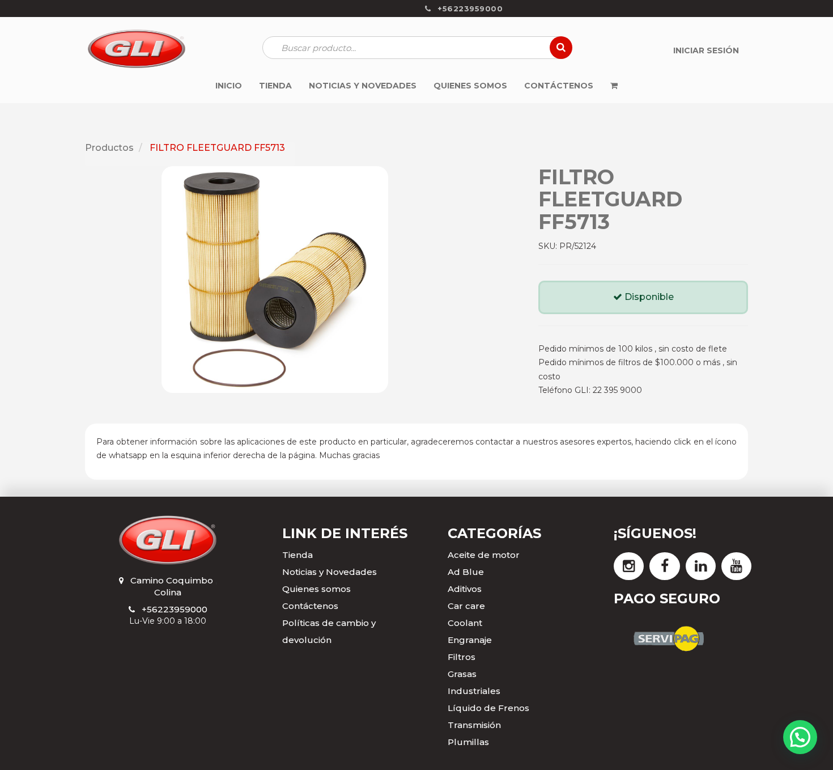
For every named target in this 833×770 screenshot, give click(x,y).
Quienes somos (316, 588)
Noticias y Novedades (329, 571)
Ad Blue (466, 571)
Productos (109, 147)
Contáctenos (310, 605)
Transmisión (474, 725)
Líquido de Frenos (488, 708)
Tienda (297, 554)
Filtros (461, 656)
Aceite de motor (484, 554)
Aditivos (465, 588)
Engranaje (470, 639)
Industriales (474, 691)
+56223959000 (174, 609)
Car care (466, 605)
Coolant (465, 622)
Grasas (462, 674)
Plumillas (468, 742)
